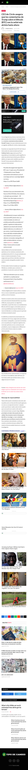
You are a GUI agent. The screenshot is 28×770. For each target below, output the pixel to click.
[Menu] (2, 2)
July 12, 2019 (19, 288)
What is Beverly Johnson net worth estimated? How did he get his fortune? (18, 739)
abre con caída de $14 (7, 674)
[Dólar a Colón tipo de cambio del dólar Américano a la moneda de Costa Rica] (14, 633)
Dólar (3, 10)
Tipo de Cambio (15, 765)
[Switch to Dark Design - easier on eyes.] (23, 2)
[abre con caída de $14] (14, 666)
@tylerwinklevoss (9, 283)
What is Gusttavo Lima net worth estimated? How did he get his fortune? (18, 721)
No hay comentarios (7, 30)
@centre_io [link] (10, 242)
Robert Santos (9, 28)
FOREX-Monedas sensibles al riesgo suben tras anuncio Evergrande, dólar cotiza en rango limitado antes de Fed (13, 652)
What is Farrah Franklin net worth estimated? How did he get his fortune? (18, 730)
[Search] (26, 2)
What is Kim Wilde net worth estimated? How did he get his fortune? (11, 707)
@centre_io (19, 200)
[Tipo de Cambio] (13, 2)
